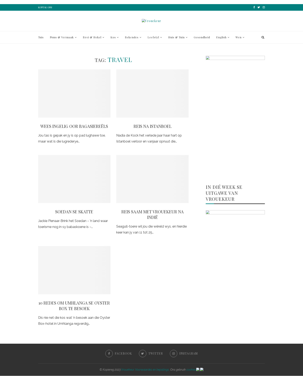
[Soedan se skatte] (74, 179)
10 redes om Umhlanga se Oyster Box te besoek (74, 305)
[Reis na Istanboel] (152, 93)
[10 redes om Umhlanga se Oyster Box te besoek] (74, 270)
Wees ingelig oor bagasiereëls (74, 126)
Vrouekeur (127, 369)
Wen (239, 37)
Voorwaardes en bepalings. (152, 369)
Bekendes (132, 37)
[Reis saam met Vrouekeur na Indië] (152, 179)
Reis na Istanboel (152, 126)
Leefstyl (153, 37)
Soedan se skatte (74, 211)
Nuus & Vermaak (62, 37)
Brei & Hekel (92, 37)
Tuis (41, 37)
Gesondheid (202, 37)
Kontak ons (45, 7)
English (221, 37)
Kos (113, 37)
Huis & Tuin (176, 37)
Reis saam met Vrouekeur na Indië (152, 214)
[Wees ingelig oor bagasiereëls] (74, 93)
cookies (191, 369)
